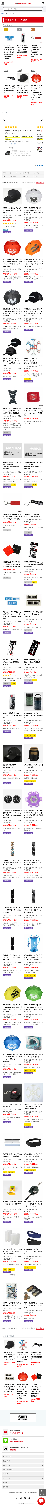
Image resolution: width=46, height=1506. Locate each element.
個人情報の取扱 (33, 1492)
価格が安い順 (31, 182)
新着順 (24, 182)
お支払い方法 (7, 1456)
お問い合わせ (12, 1492)
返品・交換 (6, 1465)
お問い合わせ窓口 (8, 1469)
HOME (2, 13)
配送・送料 (6, 1461)
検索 (5, 8)
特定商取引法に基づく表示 (22, 1492)
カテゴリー (6, 1474)
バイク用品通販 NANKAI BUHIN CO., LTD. (26, 1503)
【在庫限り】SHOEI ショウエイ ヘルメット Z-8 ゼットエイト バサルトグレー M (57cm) (21, 153)
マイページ (6, 1478)
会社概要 (6, 1487)
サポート (6, 1482)
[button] (4, 120)
